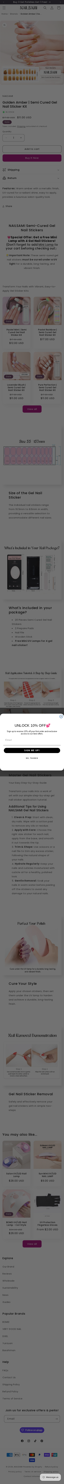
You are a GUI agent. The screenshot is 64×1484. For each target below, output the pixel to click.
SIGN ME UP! (32, 750)
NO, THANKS (32, 758)
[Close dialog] (61, 716)
